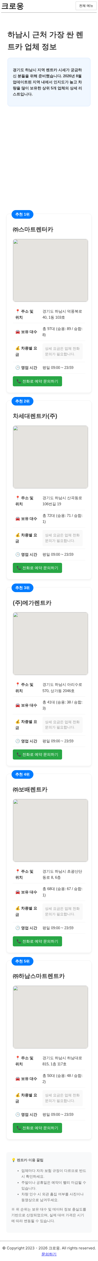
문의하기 (49, 1254)
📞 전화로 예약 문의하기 (37, 381)
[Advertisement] (49, 164)
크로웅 (12, 5)
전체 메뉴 (86, 6)
